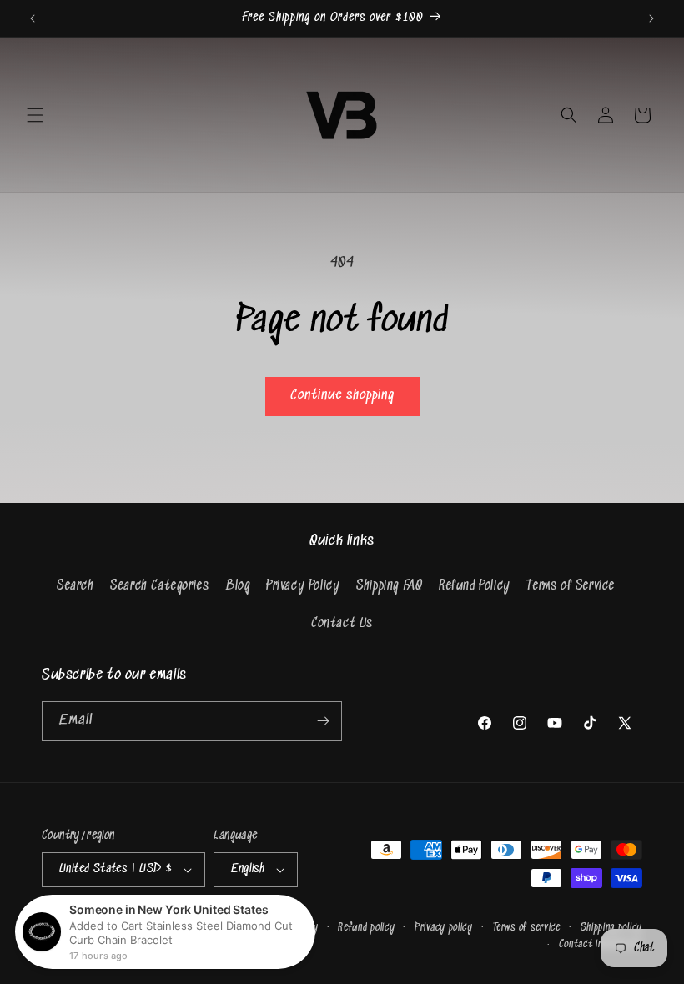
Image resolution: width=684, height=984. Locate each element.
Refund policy (366, 927)
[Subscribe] (322, 721)
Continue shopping (342, 396)
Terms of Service (570, 586)
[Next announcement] (651, 18)
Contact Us (342, 623)
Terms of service (527, 927)
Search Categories (159, 586)
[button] (35, 115)
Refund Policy (474, 586)
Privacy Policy (302, 586)
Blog (237, 586)
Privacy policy (444, 927)
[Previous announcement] (32, 18)
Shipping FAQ (389, 586)
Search (75, 586)
